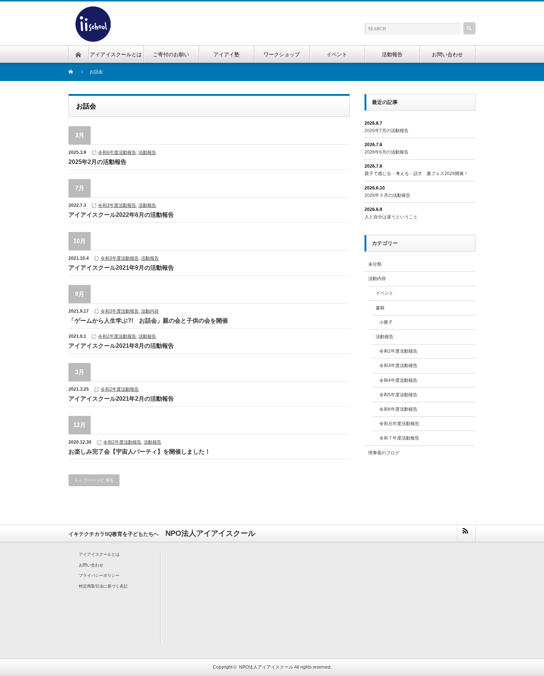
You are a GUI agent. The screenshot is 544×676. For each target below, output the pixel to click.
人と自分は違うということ (391, 216)
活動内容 (150, 311)
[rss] (466, 533)
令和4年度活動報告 (398, 380)
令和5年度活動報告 (398, 394)
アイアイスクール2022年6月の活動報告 (121, 215)
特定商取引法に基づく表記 (103, 586)
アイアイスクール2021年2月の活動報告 (121, 399)
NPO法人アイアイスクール (266, 667)
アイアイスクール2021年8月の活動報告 (121, 346)
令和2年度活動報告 (117, 336)
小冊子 (386, 322)
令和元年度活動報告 (399, 423)
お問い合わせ (91, 565)
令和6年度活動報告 (117, 152)
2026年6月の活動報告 (387, 152)
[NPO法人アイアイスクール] (93, 10)
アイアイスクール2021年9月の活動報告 (121, 268)
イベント (384, 293)
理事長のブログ (383, 452)
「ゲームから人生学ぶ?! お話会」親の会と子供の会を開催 (148, 320)
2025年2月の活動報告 (97, 162)
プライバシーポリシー (99, 575)
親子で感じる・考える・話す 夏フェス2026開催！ (416, 173)
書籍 (380, 307)
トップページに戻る (94, 480)
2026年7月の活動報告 (387, 130)
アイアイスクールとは (99, 554)
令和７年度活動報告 (399, 438)
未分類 (375, 264)
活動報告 (147, 152)
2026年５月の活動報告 (387, 195)
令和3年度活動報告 (117, 205)
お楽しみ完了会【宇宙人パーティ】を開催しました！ (139, 451)
